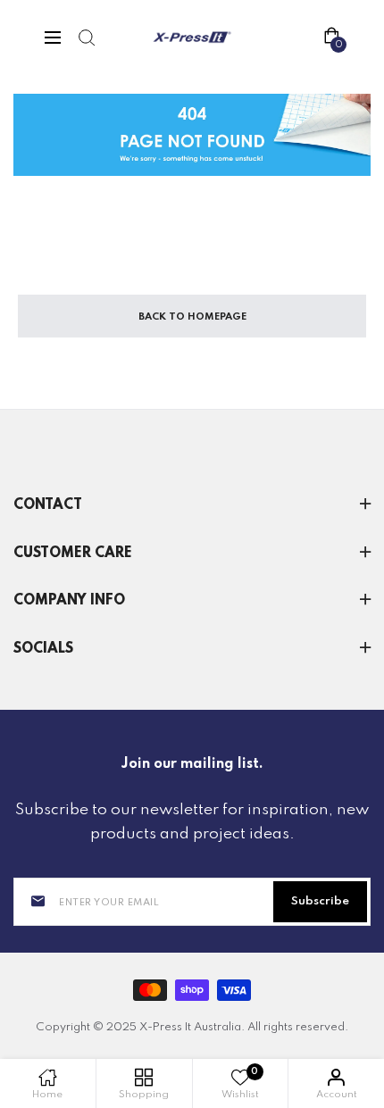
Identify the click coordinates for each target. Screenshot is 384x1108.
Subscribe (320, 901)
